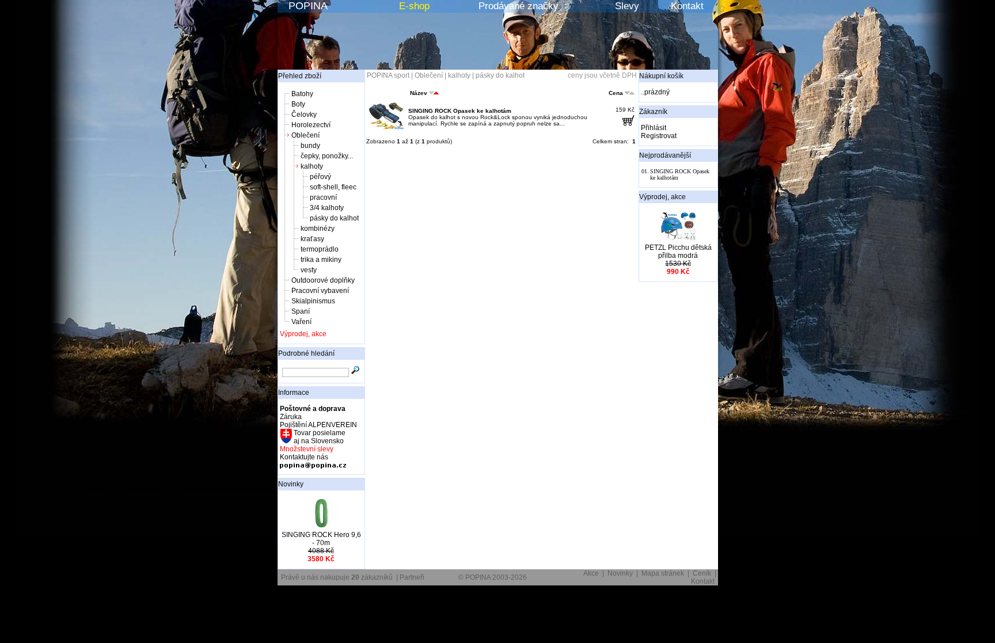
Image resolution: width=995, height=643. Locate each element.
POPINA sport (388, 75)
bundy (310, 146)
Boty (298, 104)
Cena (616, 93)
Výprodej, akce (303, 334)
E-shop (414, 6)
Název (418, 93)
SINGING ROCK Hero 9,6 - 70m (321, 539)
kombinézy (318, 229)
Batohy (302, 94)
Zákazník (653, 112)
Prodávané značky (518, 6)
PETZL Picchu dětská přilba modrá (678, 251)
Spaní (300, 311)
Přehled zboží (299, 76)
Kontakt (687, 6)
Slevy (627, 6)
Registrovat (659, 136)
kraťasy (312, 239)
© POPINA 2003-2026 (492, 577)
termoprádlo (320, 249)
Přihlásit (653, 128)
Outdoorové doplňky (323, 280)
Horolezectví (311, 125)
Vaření (301, 322)
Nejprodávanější (665, 155)
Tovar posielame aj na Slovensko (318, 437)
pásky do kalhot (334, 218)
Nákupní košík (661, 76)
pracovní (323, 197)
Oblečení (305, 135)
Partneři (412, 577)
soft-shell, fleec (333, 187)
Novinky (290, 484)
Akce (591, 573)
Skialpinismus (313, 301)
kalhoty (312, 166)
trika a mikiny (321, 260)
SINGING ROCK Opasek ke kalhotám (459, 111)
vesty (309, 270)
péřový (320, 177)
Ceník (702, 573)
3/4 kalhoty (327, 208)
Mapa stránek (662, 573)
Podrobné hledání (306, 353)
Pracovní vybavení (320, 291)
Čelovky (304, 115)
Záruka (291, 417)
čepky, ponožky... (327, 156)
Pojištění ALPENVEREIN (318, 425)
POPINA (308, 6)
